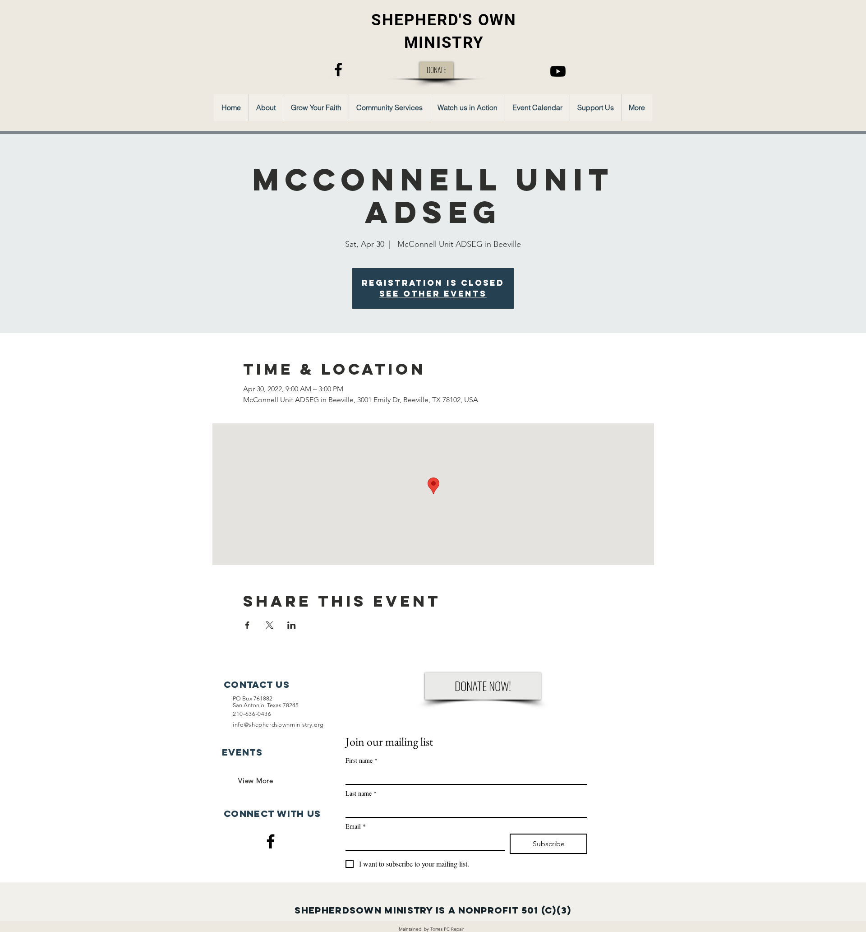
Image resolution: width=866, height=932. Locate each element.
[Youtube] (558, 71)
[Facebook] (338, 69)
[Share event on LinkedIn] (291, 625)
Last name (361, 793)
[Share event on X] (269, 625)
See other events (433, 293)
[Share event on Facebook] (247, 625)
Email (355, 826)
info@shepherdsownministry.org (278, 724)
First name (361, 760)
